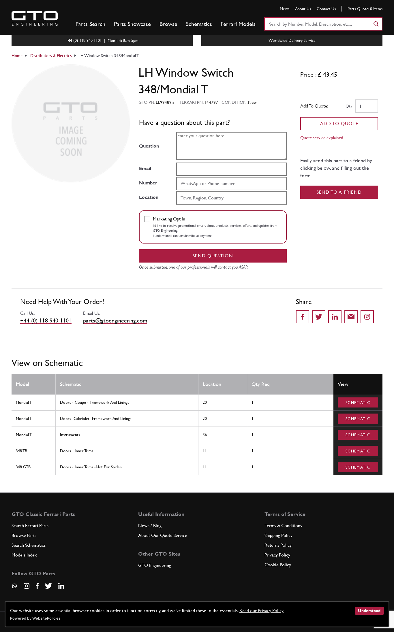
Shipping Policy (278, 535)
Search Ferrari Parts (30, 525)
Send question (213, 256)
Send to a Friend (339, 192)
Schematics (199, 23)
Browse (168, 23)
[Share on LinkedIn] (335, 316)
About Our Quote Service (162, 535)
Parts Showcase (132, 23)
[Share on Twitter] (318, 316)
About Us (303, 8)
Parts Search (90, 23)
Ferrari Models (238, 23)
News (284, 8)
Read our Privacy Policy (261, 610)
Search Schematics (29, 545)
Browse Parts (24, 535)
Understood (369, 610)
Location (148, 197)
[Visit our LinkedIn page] (61, 586)
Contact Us (326, 8)
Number (148, 183)
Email (145, 168)
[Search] (375, 24)
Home (17, 55)
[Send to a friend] (351, 316)
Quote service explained (321, 137)
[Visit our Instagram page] (26, 586)
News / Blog (150, 525)
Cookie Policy (277, 564)
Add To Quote (339, 123)
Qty (349, 106)
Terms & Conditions (283, 525)
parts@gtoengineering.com (115, 320)
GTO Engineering (154, 565)
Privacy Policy (277, 555)
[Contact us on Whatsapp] (14, 588)
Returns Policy (278, 545)
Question (149, 146)
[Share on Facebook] (302, 316)
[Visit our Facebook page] (37, 586)
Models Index (24, 555)
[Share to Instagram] (367, 316)
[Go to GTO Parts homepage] (35, 18)
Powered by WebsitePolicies (35, 618)
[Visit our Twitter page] (48, 586)
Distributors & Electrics (51, 55)
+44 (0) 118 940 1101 (46, 320)
